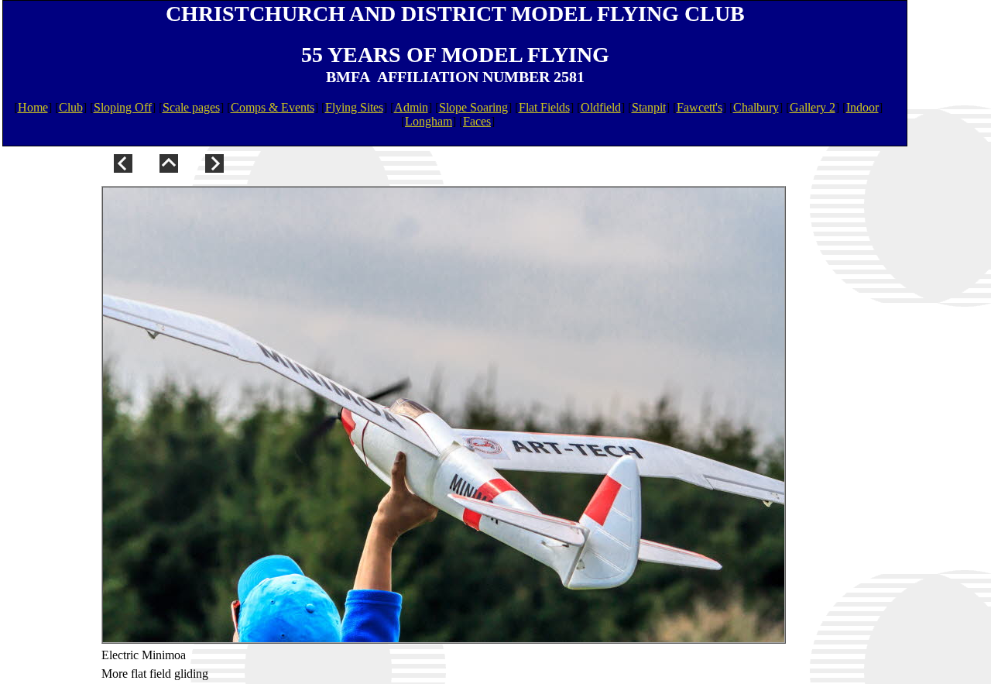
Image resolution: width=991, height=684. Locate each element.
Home (33, 107)
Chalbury (756, 107)
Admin (411, 107)
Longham (428, 121)
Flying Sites (354, 107)
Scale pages (191, 107)
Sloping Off (123, 107)
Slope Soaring (473, 107)
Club (71, 107)
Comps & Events (272, 107)
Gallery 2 (812, 107)
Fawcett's (699, 107)
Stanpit (649, 107)
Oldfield (601, 107)
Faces (477, 121)
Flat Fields (544, 107)
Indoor (862, 107)
